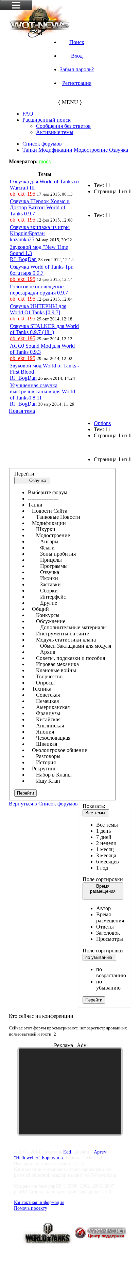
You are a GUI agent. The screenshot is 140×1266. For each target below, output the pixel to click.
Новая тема (22, 411)
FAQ (27, 114)
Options (102, 423)
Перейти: (25, 474)
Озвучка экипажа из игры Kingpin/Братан (40, 230)
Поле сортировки (103, 879)
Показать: (94, 806)
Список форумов (42, 144)
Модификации (55, 150)
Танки (29, 150)
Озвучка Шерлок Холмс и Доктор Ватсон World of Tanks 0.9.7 (40, 207)
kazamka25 (22, 239)
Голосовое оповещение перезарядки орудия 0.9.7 (39, 290)
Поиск (76, 42)
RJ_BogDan (23, 259)
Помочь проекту (30, 1208)
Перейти (25, 793)
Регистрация (76, 83)
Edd (67, 1152)
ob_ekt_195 (22, 194)
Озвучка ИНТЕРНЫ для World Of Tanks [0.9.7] (38, 309)
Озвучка (118, 150)
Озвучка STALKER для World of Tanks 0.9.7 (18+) (44, 329)
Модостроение (91, 150)
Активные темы (54, 132)
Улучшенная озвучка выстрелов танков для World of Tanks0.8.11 (42, 391)
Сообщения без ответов (63, 126)
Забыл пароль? (77, 69)
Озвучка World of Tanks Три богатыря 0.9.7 (42, 270)
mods (45, 161)
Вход (77, 56)
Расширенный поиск (46, 120)
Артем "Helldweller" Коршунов (60, 1154)
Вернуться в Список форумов (43, 804)
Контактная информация (39, 1202)
